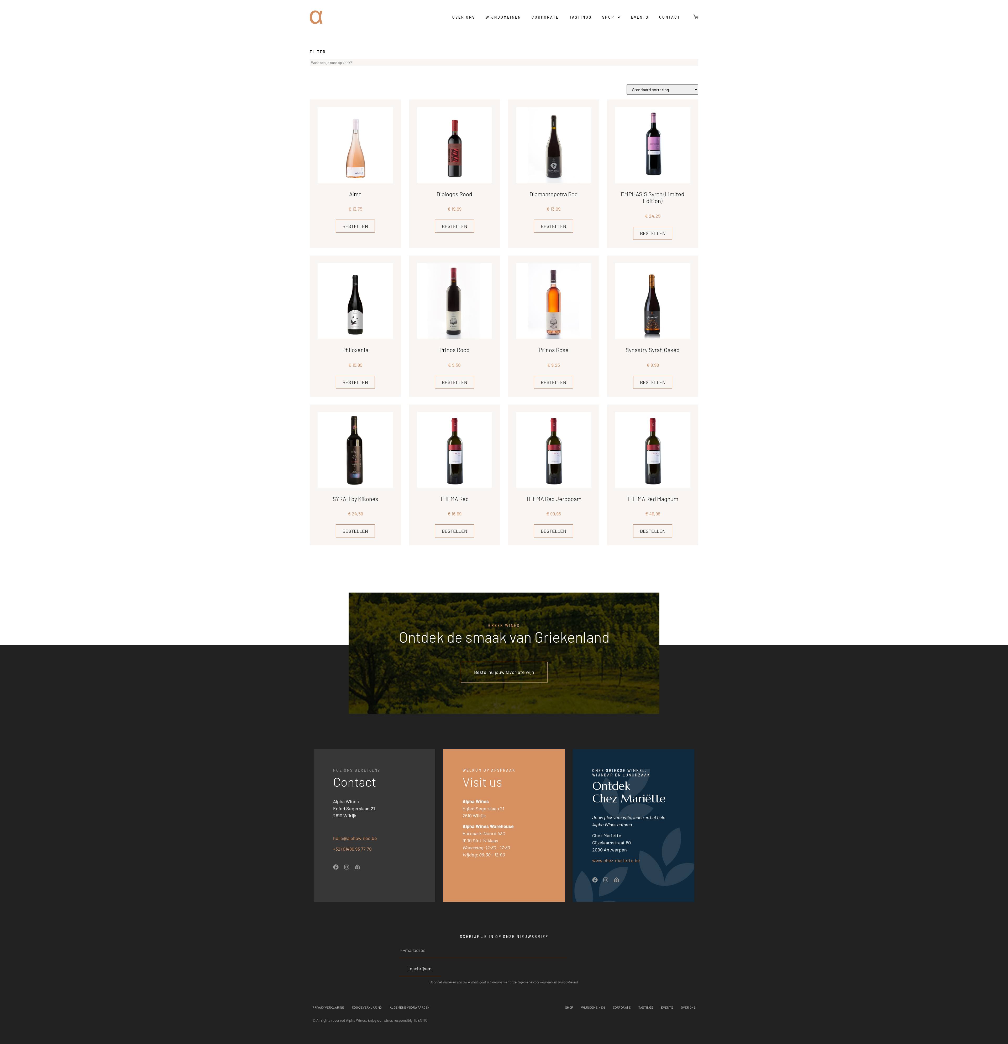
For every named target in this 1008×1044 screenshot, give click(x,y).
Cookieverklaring (367, 1007)
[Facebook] (336, 867)
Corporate (545, 17)
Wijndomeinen (503, 17)
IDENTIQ (420, 1020)
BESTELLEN (355, 226)
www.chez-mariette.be (616, 860)
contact (669, 17)
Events (640, 17)
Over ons (463, 17)
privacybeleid (568, 982)
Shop (608, 17)
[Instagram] (346, 867)
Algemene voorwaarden (410, 1007)
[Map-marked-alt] (357, 867)
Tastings (580, 17)
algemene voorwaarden (535, 982)
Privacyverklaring (328, 1007)
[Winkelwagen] (692, 16)
